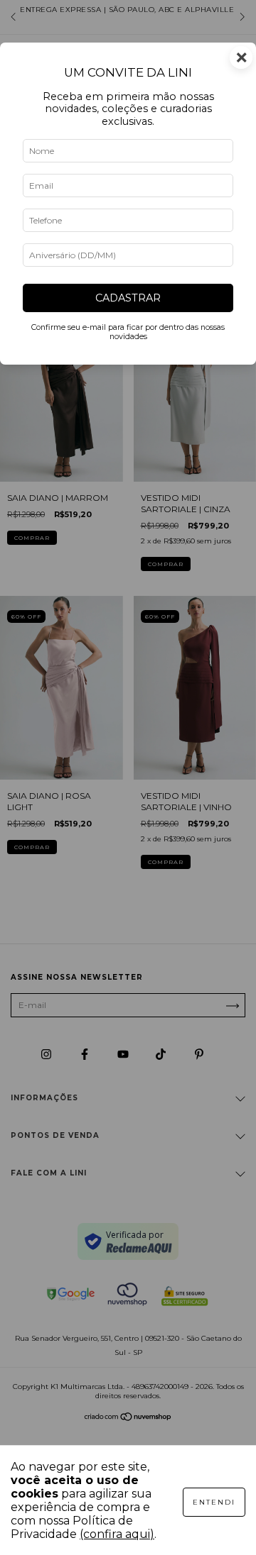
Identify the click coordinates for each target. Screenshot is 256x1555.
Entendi (214, 1502)
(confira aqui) (117, 1534)
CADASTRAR (128, 298)
